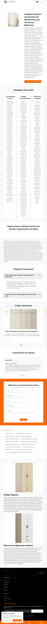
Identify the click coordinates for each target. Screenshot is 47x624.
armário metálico (9, 433)
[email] (45, 312)
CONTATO (6, 590)
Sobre (29, 623)
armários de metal (10, 449)
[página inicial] (7, 570)
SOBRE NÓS (6, 582)
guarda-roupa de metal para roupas (24, 449)
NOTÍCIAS (6, 586)
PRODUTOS (6, 584)
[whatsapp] (45, 310)
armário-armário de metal (28, 447)
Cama (5, 600)
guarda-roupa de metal (26, 436)
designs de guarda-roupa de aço (23, 433)
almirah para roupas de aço (12, 441)
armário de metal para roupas (28, 444)
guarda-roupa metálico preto (12, 444)
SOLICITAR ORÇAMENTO (32, 81)
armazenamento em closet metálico (29, 441)
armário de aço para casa (25, 452)
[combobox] (8, 398)
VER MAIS (7, 339)
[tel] (45, 307)
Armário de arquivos (7, 598)
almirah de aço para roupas (12, 436)
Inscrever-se (37, 611)
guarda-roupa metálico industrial (13, 447)
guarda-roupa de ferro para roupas (29, 439)
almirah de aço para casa (11, 452)
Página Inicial (6, 580)
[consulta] (45, 315)
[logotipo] (9, 1)
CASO (5, 588)
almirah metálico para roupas (12, 439)
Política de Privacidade (30, 615)
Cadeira (5, 596)
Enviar (23, 419)
